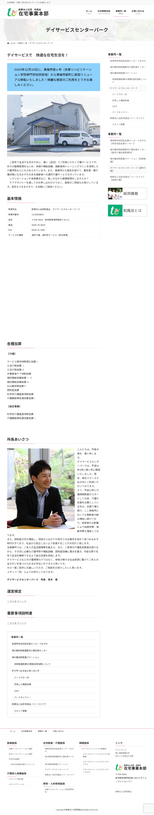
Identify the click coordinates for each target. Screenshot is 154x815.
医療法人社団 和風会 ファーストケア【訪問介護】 (127, 178)
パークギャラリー (22, 697)
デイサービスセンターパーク (25, 670)
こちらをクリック (16, 601)
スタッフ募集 (20, 711)
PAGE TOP (147, 788)
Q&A (16, 690)
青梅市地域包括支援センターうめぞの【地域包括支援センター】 (128, 142)
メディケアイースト (17, 784)
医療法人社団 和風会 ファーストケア (29, 704)
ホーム (12, 731)
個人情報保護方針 (122, 753)
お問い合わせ (58, 731)
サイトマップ (120, 750)
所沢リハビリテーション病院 (20, 754)
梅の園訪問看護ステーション (25, 657)
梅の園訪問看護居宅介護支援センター (30, 650)
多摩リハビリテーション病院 (20, 749)
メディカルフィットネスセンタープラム (96, 763)
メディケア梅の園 (16, 779)
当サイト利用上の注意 (124, 756)
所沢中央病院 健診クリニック (22, 764)
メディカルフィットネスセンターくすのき (96, 770)
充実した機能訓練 (22, 684)
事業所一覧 (17, 637)
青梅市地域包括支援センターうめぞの (30, 643)
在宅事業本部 (26, 731)
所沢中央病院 (14, 759)
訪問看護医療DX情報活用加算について (32, 664)
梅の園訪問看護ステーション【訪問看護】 (128, 160)
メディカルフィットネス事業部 (93, 749)
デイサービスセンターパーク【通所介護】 (128, 169)
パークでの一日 (21, 677)
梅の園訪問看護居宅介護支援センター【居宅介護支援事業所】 (128, 151)
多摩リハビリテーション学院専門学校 (59, 790)
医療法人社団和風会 (123, 792)
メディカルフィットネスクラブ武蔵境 (96, 755)
